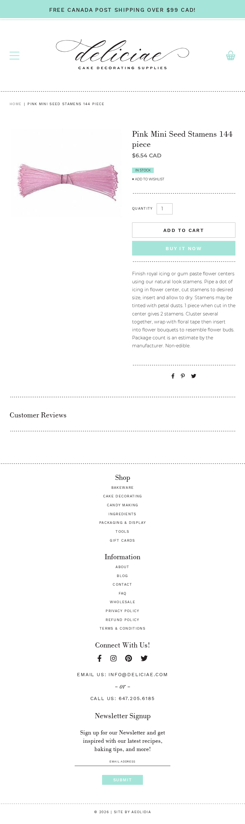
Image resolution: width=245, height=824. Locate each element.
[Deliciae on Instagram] (113, 658)
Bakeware (122, 488)
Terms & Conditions (122, 628)
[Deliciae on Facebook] (99, 658)
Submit (122, 779)
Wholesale (123, 602)
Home (15, 104)
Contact (122, 584)
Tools (122, 532)
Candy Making (122, 505)
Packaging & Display (122, 523)
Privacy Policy (122, 611)
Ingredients (122, 514)
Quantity (142, 209)
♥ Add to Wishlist (148, 179)
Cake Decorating (122, 496)
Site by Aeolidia (132, 812)
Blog (122, 576)
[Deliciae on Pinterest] (128, 658)
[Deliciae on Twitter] (144, 658)
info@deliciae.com (138, 674)
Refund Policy (122, 620)
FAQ (123, 593)
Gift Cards (122, 540)
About (122, 567)
